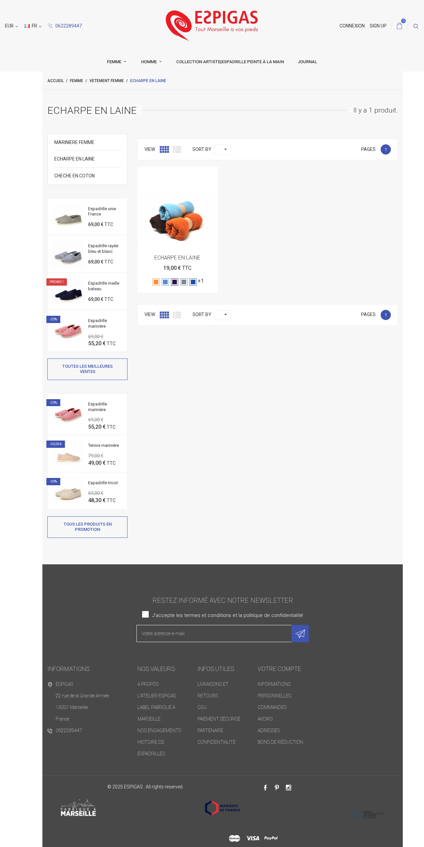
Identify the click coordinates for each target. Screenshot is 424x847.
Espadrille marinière (97, 323)
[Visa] (252, 838)
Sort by (201, 149)
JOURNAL (307, 61)
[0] (399, 26)
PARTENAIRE (210, 730)
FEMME (114, 61)
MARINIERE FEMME (74, 142)
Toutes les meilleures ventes (87, 369)
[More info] (193, 174)
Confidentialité (216, 742)
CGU (202, 707)
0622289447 (68, 25)
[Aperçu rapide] (177, 174)
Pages (368, 149)
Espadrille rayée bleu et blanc (103, 248)
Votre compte (279, 668)
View (149, 149)
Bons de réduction (280, 742)
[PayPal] (271, 838)
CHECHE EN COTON (74, 175)
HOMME (149, 61)
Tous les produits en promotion (88, 527)
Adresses (269, 730)
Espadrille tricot (103, 482)
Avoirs (265, 719)
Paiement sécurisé (218, 719)
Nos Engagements (159, 730)
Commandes (272, 707)
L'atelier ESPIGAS (156, 695)
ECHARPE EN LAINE (74, 159)
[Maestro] (234, 838)
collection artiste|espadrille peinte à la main (230, 61)
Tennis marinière (103, 445)
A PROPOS (148, 684)
